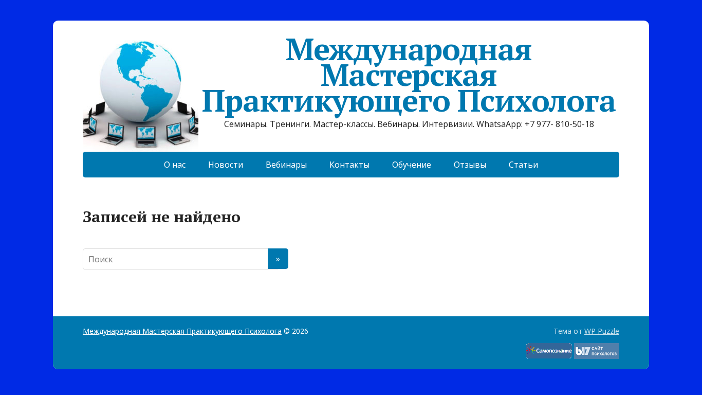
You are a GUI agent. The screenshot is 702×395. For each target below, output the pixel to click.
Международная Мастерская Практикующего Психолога (408, 74)
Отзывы (470, 164)
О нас (175, 164)
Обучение (411, 164)
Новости (225, 164)
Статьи (523, 164)
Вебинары (286, 164)
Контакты (349, 164)
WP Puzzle (601, 331)
